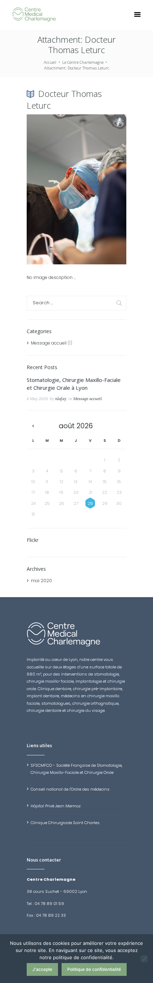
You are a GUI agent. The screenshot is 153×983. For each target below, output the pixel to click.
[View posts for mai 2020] (33, 426)
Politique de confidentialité (94, 969)
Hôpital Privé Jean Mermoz (56, 806)
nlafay (61, 398)
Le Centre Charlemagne (83, 62)
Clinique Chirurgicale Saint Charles (65, 823)
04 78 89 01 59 (49, 903)
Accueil (50, 62)
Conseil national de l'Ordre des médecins (70, 789)
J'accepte (42, 969)
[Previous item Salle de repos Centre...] (51, 189)
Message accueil (49, 343)
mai (41, 581)
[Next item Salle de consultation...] (101, 189)
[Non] (144, 958)
